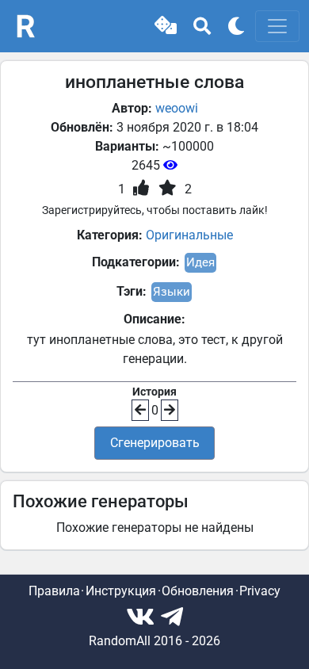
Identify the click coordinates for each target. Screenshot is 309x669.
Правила (54, 590)
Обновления (198, 590)
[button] (165, 26)
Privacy (259, 590)
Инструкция (121, 590)
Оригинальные (189, 235)
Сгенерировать (155, 442)
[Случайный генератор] (165, 26)
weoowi (176, 108)
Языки (171, 292)
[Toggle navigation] (277, 26)
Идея (200, 262)
